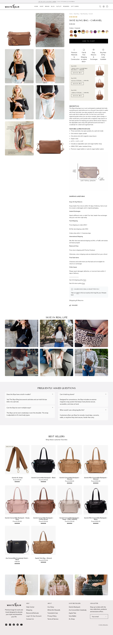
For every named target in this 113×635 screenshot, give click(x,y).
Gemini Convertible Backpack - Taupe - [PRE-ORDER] (69, 518)
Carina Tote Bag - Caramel (80, 92)
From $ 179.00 (43, 560)
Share (75, 305)
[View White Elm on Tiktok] (10, 624)
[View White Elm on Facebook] (14, 624)
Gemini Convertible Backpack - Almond (69, 478)
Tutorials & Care (52, 613)
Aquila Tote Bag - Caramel (80, 80)
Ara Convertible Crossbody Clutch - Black (17, 558)
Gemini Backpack (74, 607)
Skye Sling (76, 13)
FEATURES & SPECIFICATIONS (79, 129)
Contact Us (30, 619)
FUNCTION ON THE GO (21, 587)
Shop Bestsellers (75, 603)
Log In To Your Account (33, 616)
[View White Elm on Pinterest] (17, 624)
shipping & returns (77, 196)
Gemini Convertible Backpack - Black (43, 477)
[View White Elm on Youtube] (21, 624)
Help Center (30, 607)
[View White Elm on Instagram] (6, 624)
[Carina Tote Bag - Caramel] (99, 94)
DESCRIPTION (74, 106)
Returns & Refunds (32, 613)
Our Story (50, 607)
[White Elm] (12, 6)
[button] (73, 17)
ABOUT (49, 603)
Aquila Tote (72, 613)
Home (70, 13)
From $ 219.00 (43, 480)
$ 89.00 (17, 561)
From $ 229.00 (69, 521)
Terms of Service (52, 619)
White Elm (105, 625)
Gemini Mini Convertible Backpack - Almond (95, 478)
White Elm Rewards (53, 610)
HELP (27, 603)
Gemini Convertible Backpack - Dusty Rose (17, 518)
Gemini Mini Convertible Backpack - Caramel (79, 69)
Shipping (29, 610)
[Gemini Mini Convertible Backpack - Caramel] (99, 70)
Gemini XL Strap (17, 477)
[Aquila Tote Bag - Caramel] (99, 82)
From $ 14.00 (17, 480)
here (84, 280)
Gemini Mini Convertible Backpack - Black (95, 518)
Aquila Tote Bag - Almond (43, 558)
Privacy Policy (51, 616)
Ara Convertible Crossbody (77, 610)
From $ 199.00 (95, 481)
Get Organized (56, 589)
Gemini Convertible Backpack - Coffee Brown (43, 518)
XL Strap (72, 619)
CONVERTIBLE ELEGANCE (91, 589)
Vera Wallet (72, 616)
